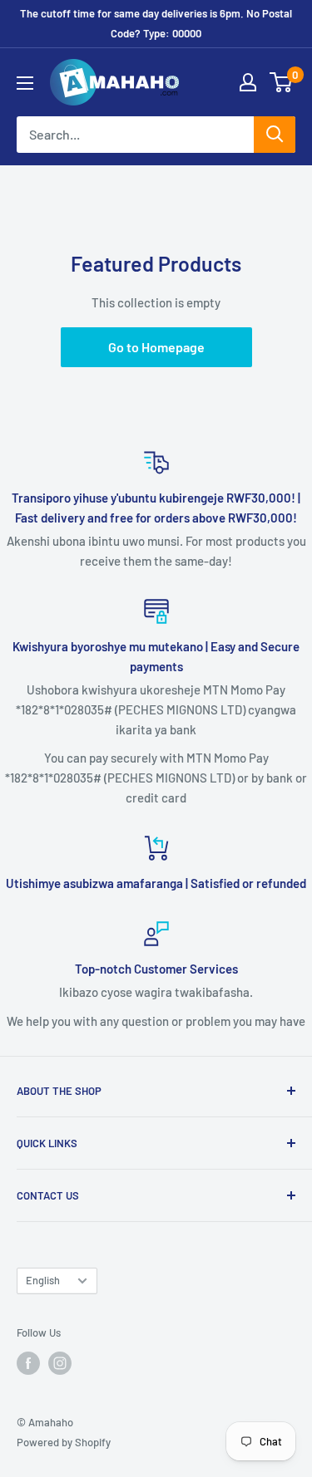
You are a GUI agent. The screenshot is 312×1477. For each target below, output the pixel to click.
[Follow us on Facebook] (28, 1363)
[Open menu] (25, 83)
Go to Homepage (156, 347)
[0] (281, 82)
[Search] (274, 134)
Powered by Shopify (64, 1442)
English (43, 1280)
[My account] (248, 82)
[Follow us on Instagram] (60, 1363)
